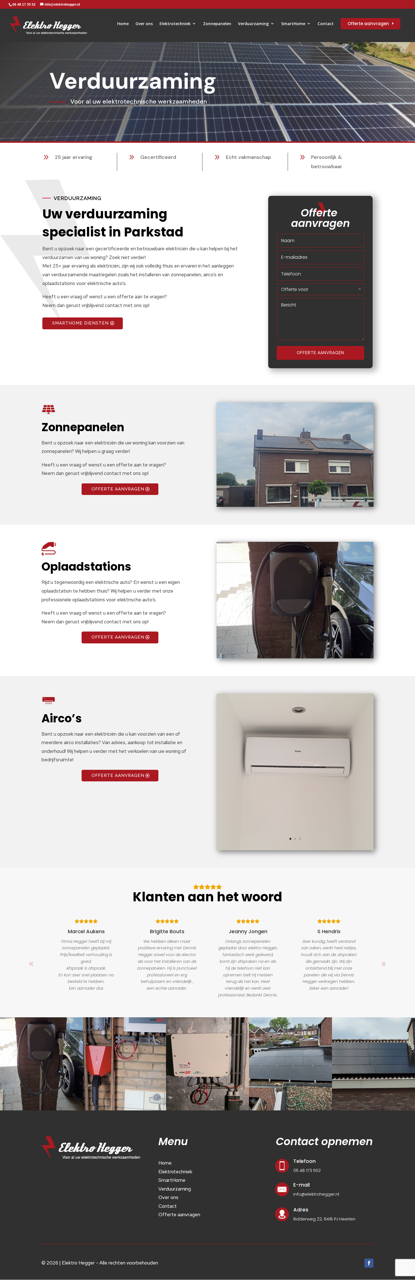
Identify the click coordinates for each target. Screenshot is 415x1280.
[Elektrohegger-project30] (295, 848)
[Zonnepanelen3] (295, 505)
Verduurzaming (253, 23)
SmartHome (293, 23)
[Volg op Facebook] (369, 1263)
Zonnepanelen (217, 23)
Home (123, 23)
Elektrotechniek (175, 23)
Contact (326, 23)
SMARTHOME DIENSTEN (80, 323)
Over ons (144, 23)
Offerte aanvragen (320, 352)
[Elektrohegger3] (295, 656)
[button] (383, 963)
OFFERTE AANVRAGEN (117, 489)
